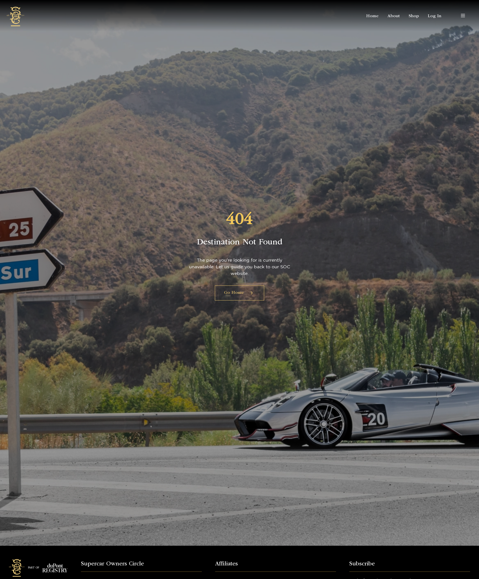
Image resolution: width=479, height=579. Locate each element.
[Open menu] (462, 15)
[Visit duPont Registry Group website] (55, 567)
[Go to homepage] (15, 15)
